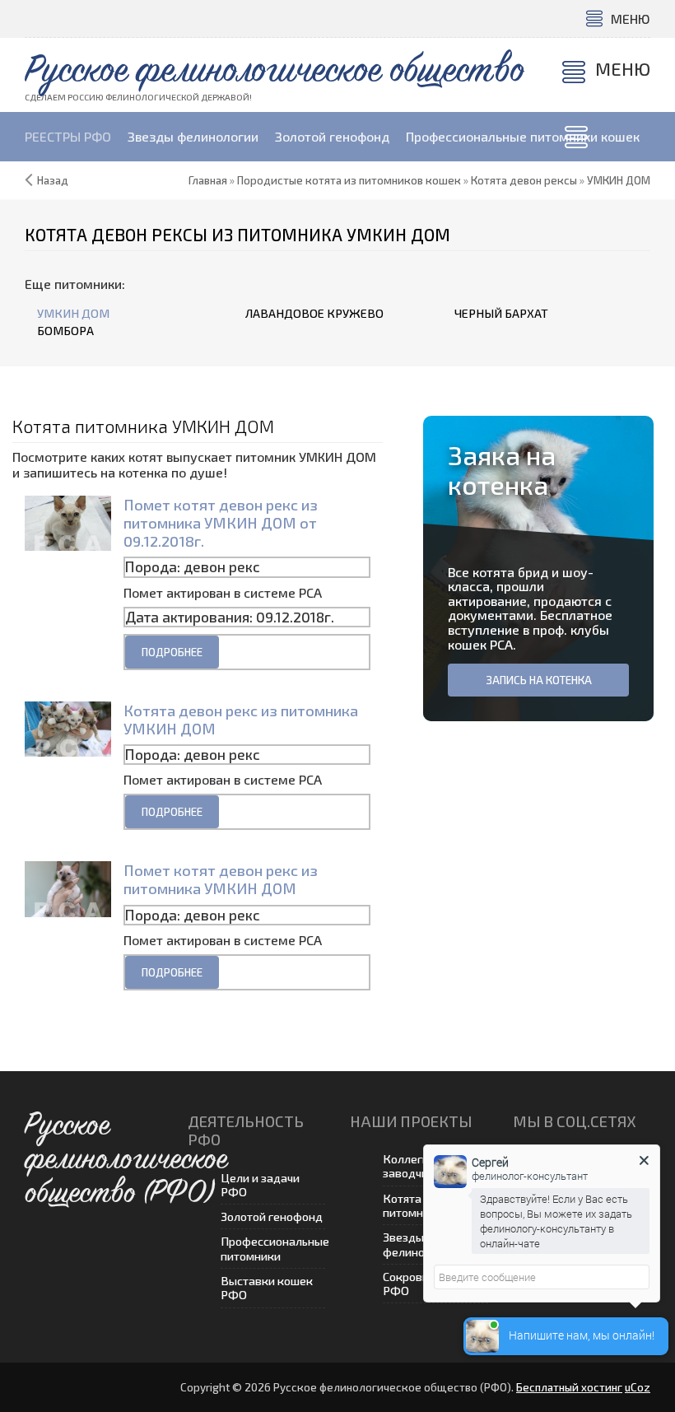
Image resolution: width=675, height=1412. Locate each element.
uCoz (637, 1387)
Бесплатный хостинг (569, 1387)
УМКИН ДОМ (73, 313)
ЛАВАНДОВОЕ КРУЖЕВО (314, 313)
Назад (52, 180)
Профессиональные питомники (273, 1248)
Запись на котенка (539, 680)
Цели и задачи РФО (260, 1185)
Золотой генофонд (272, 1216)
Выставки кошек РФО (267, 1288)
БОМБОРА (65, 331)
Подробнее (172, 652)
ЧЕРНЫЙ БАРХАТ (501, 313)
